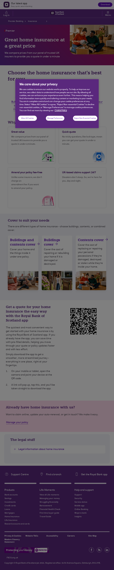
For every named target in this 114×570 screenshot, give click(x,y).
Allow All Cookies (27, 118)
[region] (57, 103)
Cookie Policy (61, 110)
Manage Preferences (55, 118)
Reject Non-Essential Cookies (85, 118)
